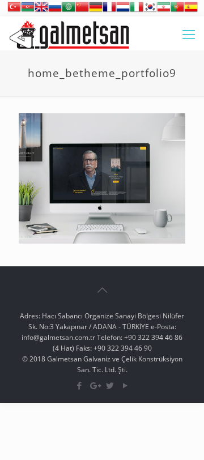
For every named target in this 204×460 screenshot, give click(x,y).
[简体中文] (82, 11)
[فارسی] (164, 11)
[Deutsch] (96, 11)
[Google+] (94, 385)
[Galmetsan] (69, 33)
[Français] (109, 11)
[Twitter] (110, 385)
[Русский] (55, 11)
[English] (41, 11)
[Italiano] (136, 11)
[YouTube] (125, 385)
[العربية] (68, 11)
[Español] (191, 11)
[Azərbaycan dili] (28, 11)
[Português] (177, 11)
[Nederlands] (123, 11)
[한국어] (150, 11)
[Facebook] (79, 385)
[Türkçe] (14, 11)
